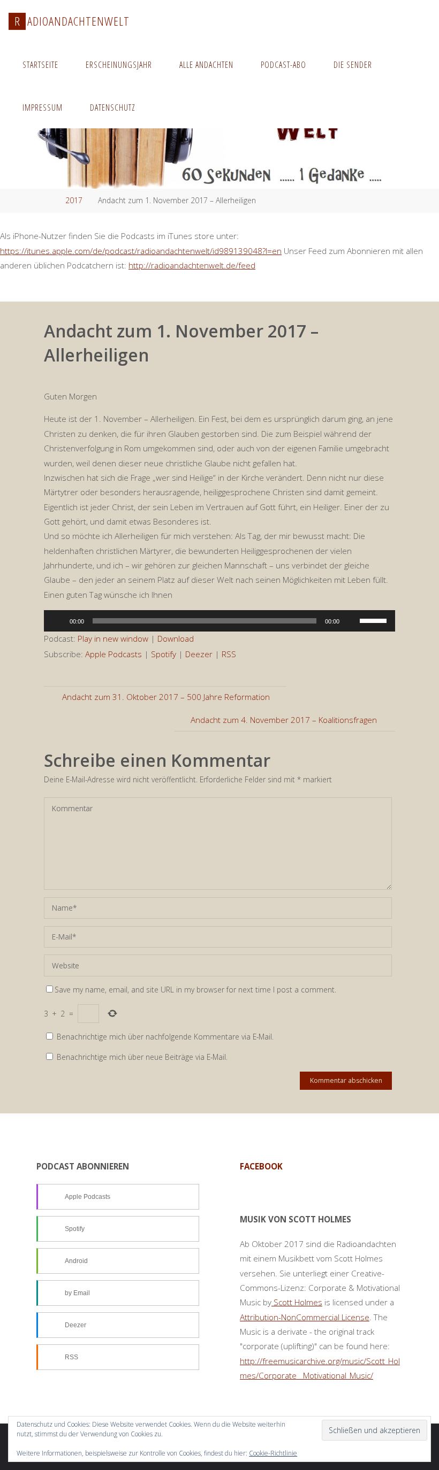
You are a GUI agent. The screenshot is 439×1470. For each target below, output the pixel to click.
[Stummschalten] (351, 620)
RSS (229, 654)
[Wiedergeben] (57, 620)
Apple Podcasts (113, 654)
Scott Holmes (296, 1302)
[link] (160, 107)
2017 (73, 200)
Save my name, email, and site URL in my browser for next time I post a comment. (195, 989)
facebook (261, 1166)
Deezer (199, 654)
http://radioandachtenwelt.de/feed (191, 265)
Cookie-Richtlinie (273, 1453)
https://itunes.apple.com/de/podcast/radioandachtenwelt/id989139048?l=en (141, 250)
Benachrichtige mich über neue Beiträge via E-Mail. (142, 1057)
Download (175, 638)
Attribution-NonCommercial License (304, 1317)
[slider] (375, 619)
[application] (219, 621)
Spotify (163, 654)
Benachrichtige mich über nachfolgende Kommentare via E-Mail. (165, 1037)
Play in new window (113, 638)
